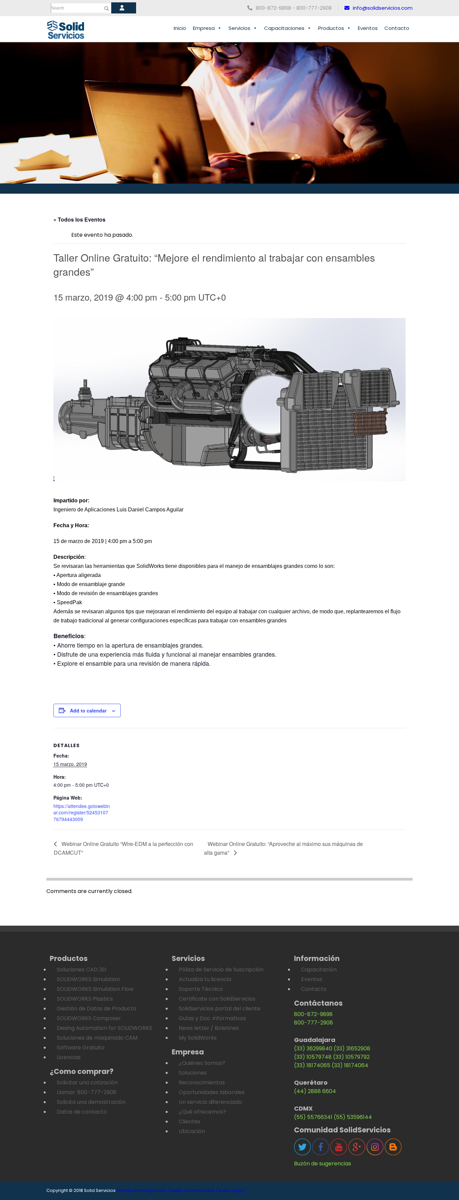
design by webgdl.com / (143, 1190)
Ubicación (192, 1131)
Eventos (368, 28)
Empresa (204, 28)
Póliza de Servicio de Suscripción (221, 969)
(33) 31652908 (352, 1048)
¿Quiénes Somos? (202, 1063)
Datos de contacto (82, 1112)
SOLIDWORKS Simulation (88, 979)
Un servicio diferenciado (210, 1102)
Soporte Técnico (201, 989)
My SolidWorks (198, 1038)
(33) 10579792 (351, 1057)
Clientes (189, 1121)
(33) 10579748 (313, 1057)
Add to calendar (88, 710)
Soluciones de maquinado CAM (97, 1038)
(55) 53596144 (353, 1117)
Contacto (396, 28)
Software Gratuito (81, 1047)
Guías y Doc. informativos (212, 1018)
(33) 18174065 (312, 1065)
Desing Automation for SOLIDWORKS (104, 1028)
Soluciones (193, 1073)
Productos (331, 28)
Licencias (69, 1057)
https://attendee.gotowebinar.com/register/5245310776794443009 (81, 812)
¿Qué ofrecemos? (202, 1112)
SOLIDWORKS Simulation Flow (95, 989)
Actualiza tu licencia (205, 979)
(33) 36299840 (313, 1048)
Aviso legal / (232, 1190)
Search (57, 8)
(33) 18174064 (350, 1065)
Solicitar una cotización (87, 1082)
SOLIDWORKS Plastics (85, 999)
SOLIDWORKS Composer (89, 1018)
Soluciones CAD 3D (81, 969)
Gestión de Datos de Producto (96, 1008)
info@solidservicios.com (383, 7)
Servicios (239, 28)
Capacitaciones (284, 28)
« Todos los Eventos (79, 219)
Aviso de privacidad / (194, 1190)
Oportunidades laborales (212, 1092)
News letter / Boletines (209, 1028)
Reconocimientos (202, 1082)
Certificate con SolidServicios (217, 999)
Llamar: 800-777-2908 (86, 1092)
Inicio (180, 28)
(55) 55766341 (313, 1117)
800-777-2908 (313, 1023)
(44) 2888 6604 (315, 1091)
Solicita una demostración (91, 1102)
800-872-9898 (313, 1014)
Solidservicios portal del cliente (219, 1008)
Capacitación (319, 969)
